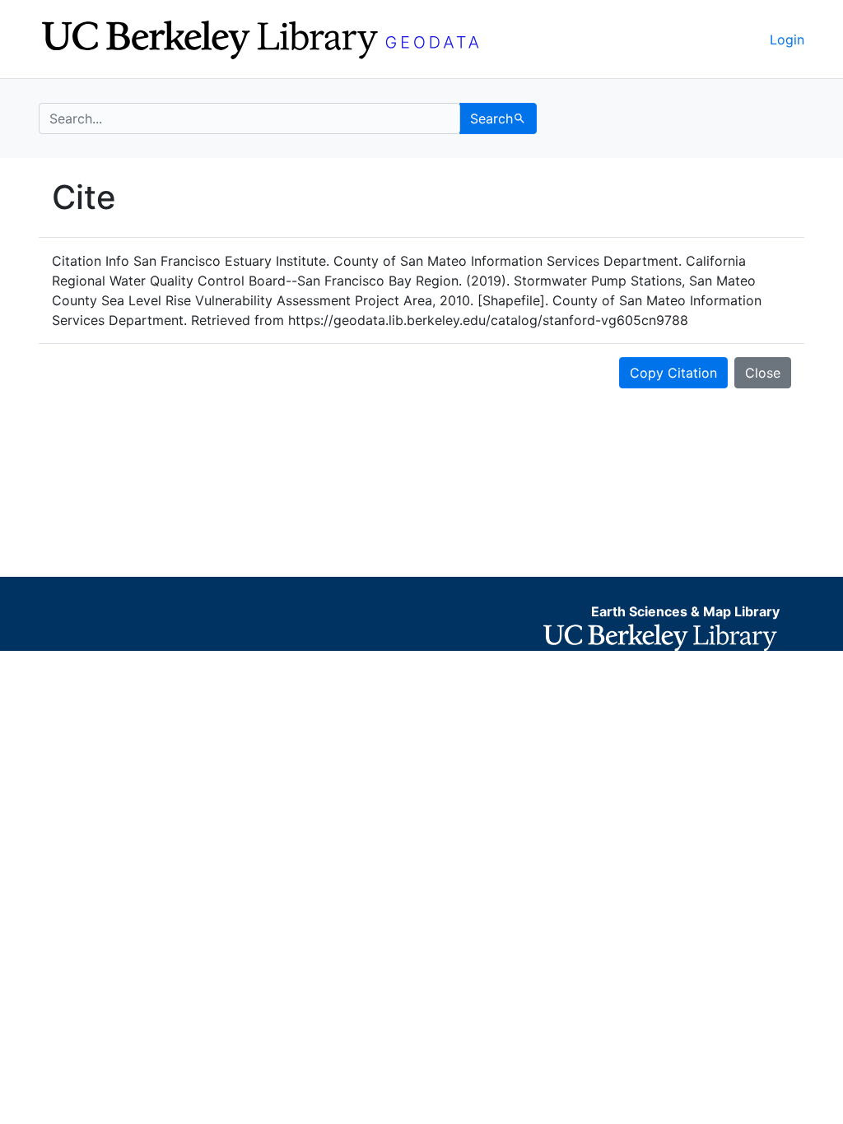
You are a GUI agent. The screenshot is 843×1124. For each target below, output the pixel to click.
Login (787, 39)
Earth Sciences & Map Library (685, 611)
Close (762, 373)
